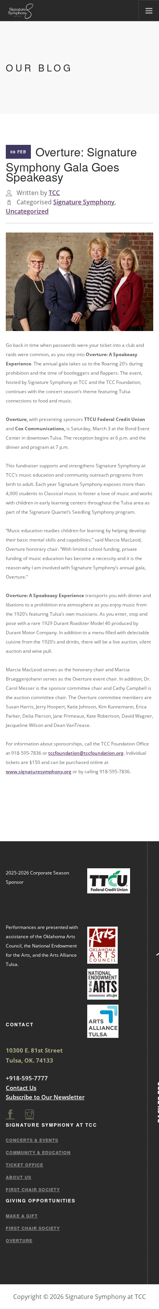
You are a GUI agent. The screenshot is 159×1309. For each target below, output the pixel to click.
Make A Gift (22, 1216)
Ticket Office (24, 1165)
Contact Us (21, 1088)
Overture (19, 1240)
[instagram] (29, 1114)
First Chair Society (33, 1189)
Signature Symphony (84, 202)
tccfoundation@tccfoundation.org (85, 753)
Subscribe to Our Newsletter (45, 1097)
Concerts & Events (32, 1140)
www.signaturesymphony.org (38, 771)
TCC (54, 192)
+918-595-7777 (27, 1078)
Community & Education (38, 1152)
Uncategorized (27, 211)
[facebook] (10, 1114)
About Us (18, 1177)
